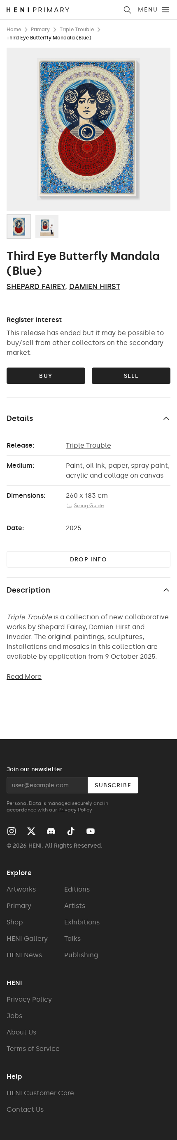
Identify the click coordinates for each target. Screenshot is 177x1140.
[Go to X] (31, 831)
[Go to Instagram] (11, 831)
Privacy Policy (75, 810)
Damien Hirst (94, 286)
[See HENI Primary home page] (62, 10)
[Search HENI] (127, 10)
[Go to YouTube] (90, 831)
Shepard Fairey (36, 286)
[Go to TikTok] (71, 831)
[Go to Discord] (51, 831)
